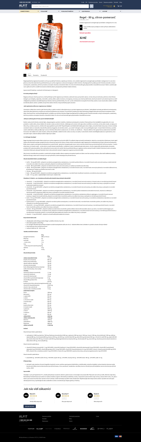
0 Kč (121, 6)
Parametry (36, 75)
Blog (120, 2)
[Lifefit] (110, 428)
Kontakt (116, 2)
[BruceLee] (75, 428)
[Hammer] (83, 428)
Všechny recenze (29, 406)
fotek (74, 66)
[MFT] (92, 428)
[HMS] (101, 428)
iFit (86, 2)
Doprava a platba (108, 2)
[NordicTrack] (57, 428)
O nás (82, 2)
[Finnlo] (66, 428)
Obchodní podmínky (74, 416)
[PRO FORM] (48, 428)
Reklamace (45, 421)
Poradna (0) (44, 75)
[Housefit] (40, 428)
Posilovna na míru (93, 2)
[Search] (91, 6)
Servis (100, 2)
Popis (29, 75)
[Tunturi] (31, 428)
